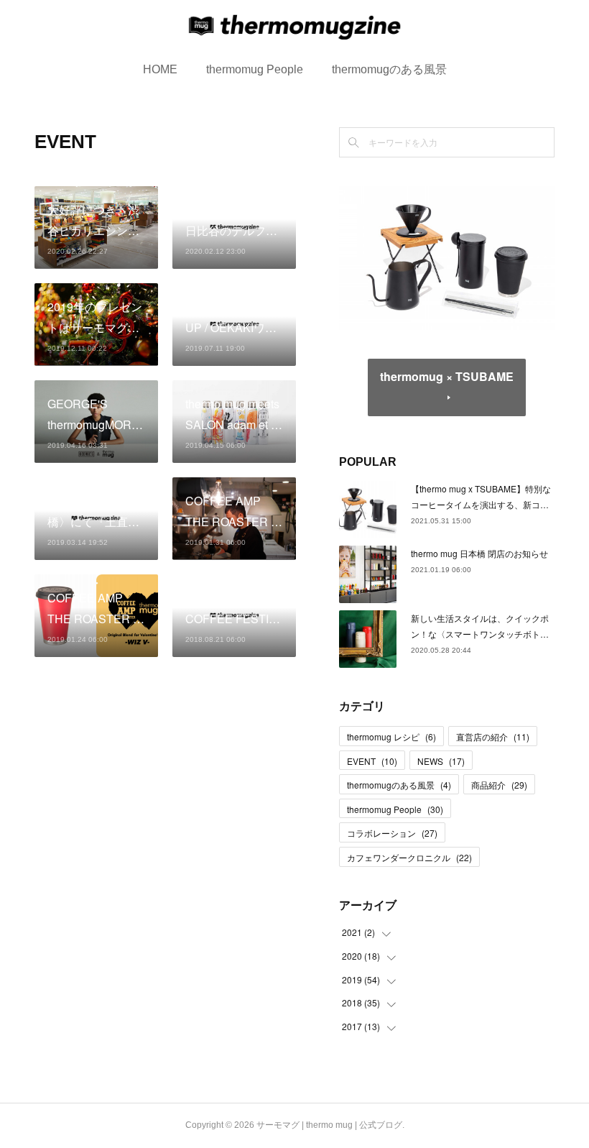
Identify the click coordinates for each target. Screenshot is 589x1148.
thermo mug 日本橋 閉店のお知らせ (479, 553)
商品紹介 (499, 785)
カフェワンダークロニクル (409, 857)
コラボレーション (392, 833)
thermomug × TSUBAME (447, 376)
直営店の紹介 (492, 736)
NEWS (441, 761)
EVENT (372, 761)
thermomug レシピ (391, 736)
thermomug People (254, 69)
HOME (160, 69)
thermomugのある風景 (389, 69)
